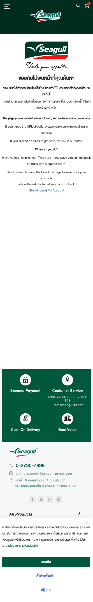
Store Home (37, 190)
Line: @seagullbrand (68, 405)
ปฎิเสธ (46, 590)
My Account (56, 190)
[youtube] (41, 499)
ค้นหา (78, 6)
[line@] (58, 499)
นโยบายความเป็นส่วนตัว (23, 545)
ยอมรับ (46, 562)
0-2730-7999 (30, 465)
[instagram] (49, 499)
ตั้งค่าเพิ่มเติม (46, 576)
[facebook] (32, 499)
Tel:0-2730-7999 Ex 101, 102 (67, 398)
